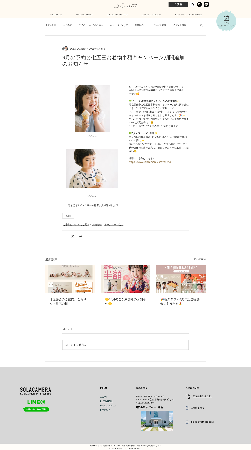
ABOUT (103, 396)
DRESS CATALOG (108, 405)
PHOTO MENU (106, 401)
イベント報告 (179, 25)
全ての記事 (50, 25)
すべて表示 (200, 259)
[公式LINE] (206, 4)
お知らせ (67, 25)
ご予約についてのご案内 (91, 25)
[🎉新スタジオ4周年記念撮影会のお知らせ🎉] (181, 279)
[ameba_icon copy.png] (199, 4)
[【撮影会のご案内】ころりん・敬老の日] (70, 279)
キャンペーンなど (119, 25)
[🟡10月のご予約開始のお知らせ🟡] (125, 279)
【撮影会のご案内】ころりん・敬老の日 (68, 301)
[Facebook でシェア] (64, 236)
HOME (68, 215)
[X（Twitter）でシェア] (72, 236)
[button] (201, 25)
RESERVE (105, 410)
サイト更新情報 (158, 25)
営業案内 (139, 25)
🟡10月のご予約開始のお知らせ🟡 (125, 301)
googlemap (145, 402)
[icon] (192, 4)
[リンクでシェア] (89, 236)
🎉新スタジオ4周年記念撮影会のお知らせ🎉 (180, 301)
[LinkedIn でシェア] (80, 236)
